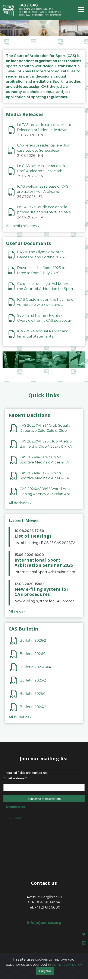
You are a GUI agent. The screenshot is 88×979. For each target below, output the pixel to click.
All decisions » (20, 503)
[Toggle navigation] (81, 10)
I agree (45, 971)
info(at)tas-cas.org (44, 923)
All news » (17, 611)
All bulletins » (20, 717)
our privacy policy (67, 965)
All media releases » (22, 226)
